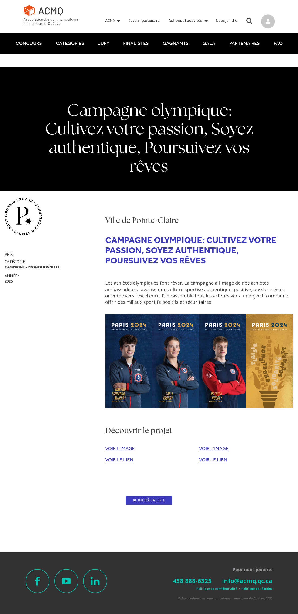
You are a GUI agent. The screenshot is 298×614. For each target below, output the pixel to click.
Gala (209, 43)
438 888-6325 (192, 581)
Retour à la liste (149, 500)
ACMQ (110, 20)
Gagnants (176, 43)
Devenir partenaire (144, 20)
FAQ (278, 43)
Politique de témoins (256, 589)
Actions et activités (185, 20)
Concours (29, 43)
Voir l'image (120, 448)
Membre (268, 21)
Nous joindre (226, 20)
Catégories (70, 43)
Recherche (249, 19)
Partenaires (244, 43)
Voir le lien (119, 459)
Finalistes (136, 43)
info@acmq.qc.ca (247, 581)
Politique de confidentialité (216, 589)
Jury (103, 43)
